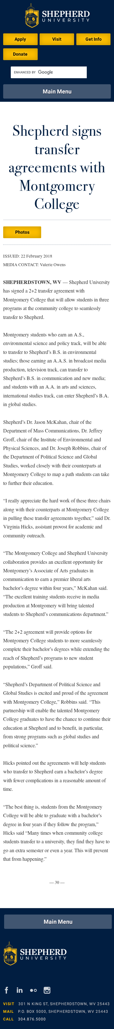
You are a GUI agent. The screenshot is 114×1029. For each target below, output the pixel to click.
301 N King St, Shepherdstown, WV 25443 (64, 1004)
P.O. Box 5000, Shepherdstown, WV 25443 (63, 1011)
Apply (20, 39)
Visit (56, 39)
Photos (22, 232)
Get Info (94, 39)
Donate (20, 54)
